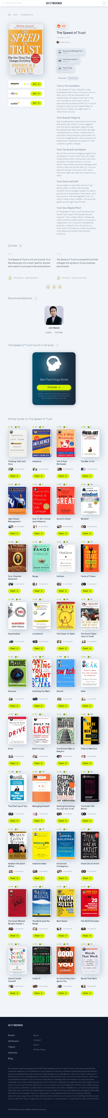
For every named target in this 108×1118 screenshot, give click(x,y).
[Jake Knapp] (82, 871)
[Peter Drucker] (35, 776)
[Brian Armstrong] (9, 526)
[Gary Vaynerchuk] (35, 949)
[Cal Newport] (59, 949)
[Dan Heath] (11, 661)
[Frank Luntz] (84, 949)
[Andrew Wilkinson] (58, 814)
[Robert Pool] (84, 665)
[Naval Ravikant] (11, 469)
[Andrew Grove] (11, 489)
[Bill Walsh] (84, 604)
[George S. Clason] (59, 719)
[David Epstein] (35, 547)
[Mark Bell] (36, 986)
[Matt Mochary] (84, 776)
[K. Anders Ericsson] (84, 661)
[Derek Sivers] (35, 661)
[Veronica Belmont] (82, 756)
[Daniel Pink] (11, 719)
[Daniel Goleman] (59, 834)
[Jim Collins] (59, 489)
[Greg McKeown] (11, 604)
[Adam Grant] (34, 871)
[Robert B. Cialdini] (35, 432)
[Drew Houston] (36, 756)
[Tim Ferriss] (59, 432)
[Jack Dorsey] (11, 814)
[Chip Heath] (59, 661)
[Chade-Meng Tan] (11, 949)
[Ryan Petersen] (82, 814)
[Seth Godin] (84, 699)
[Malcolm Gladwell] (59, 547)
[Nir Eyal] (60, 584)
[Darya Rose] (58, 699)
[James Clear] (82, 469)
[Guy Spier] (84, 756)
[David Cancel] (58, 928)
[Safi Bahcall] (35, 604)
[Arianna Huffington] (9, 986)
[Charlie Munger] (11, 547)
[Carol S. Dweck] (84, 489)
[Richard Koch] (84, 891)
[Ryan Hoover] (84, 814)
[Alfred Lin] (11, 699)
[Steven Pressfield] (84, 432)
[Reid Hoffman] (11, 776)
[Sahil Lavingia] (36, 526)
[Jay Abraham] (59, 776)
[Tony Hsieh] (34, 986)
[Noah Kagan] (36, 469)
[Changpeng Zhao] (60, 928)
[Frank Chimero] (84, 469)
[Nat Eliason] (58, 469)
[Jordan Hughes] (36, 584)
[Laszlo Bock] (59, 891)
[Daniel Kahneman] (11, 432)
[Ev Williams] (9, 469)
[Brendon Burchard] (60, 756)
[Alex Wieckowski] (84, 871)
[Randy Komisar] (35, 891)
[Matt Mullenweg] (11, 928)
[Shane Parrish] (11, 891)
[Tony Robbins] (60, 814)
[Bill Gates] (84, 526)
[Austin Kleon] (84, 834)
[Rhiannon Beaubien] (11, 895)
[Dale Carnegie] (35, 489)
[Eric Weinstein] (60, 469)
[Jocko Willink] (84, 584)
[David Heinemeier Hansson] (11, 756)
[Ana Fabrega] (36, 871)
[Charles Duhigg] (59, 604)
